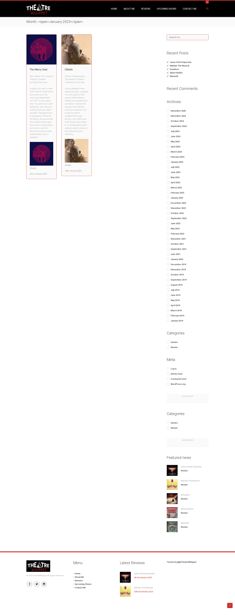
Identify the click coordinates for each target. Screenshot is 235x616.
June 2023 (175, 172)
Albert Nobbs (176, 73)
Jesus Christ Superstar (181, 62)
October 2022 (177, 213)
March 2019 (176, 310)
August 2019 (176, 285)
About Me (129, 9)
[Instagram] (44, 584)
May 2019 (175, 300)
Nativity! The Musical (179, 65)
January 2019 (177, 321)
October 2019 (177, 274)
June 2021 (175, 254)
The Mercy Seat (38, 69)
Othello (69, 69)
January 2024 (177, 162)
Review (174, 347)
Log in (173, 369)
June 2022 (175, 223)
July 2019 (175, 290)
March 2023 (176, 187)
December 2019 (178, 264)
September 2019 (179, 280)
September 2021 (179, 249)
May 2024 (175, 141)
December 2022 (178, 203)
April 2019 (175, 305)
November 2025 (178, 111)
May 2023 (175, 177)
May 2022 (175, 228)
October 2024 (177, 121)
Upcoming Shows (166, 9)
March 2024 (176, 152)
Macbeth (174, 76)
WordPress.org (178, 384)
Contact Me (190, 9)
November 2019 (178, 269)
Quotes (174, 342)
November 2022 (178, 208)
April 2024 (175, 146)
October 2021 (177, 244)
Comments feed (178, 379)
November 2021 (178, 239)
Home (114, 9)
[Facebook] (29, 584)
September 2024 (179, 126)
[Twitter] (37, 584)
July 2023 (175, 167)
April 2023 (175, 182)
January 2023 (177, 198)
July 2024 (175, 131)
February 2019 (177, 315)
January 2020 (177, 259)
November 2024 (178, 116)
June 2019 (175, 295)
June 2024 (175, 136)
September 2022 (179, 218)
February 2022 (177, 233)
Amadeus (174, 69)
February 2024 (177, 157)
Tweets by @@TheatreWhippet (181, 562)
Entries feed (176, 374)
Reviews (145, 9)
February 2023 (177, 193)
